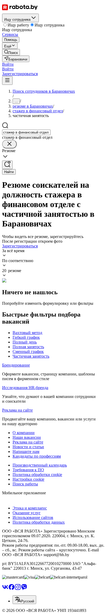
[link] (11, 52)
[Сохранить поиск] (7, 164)
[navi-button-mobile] (7, 80)
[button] (8, 64)
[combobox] (26, 132)
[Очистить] (9, 144)
